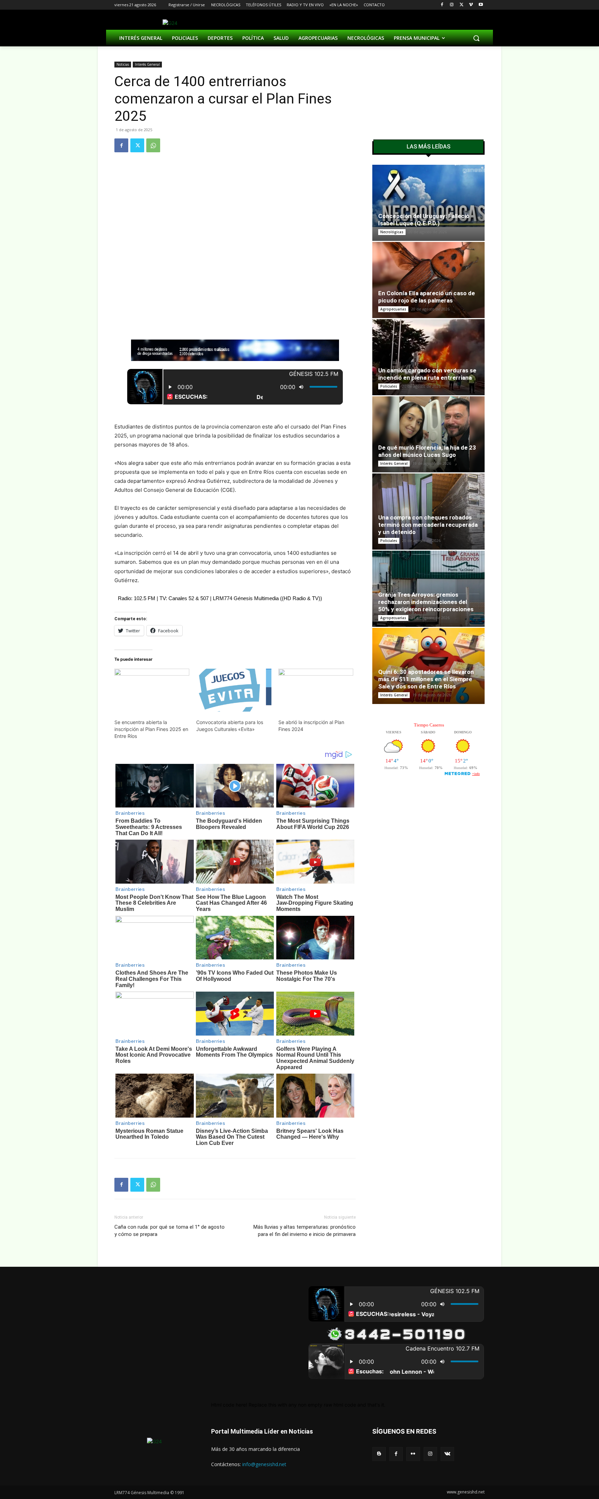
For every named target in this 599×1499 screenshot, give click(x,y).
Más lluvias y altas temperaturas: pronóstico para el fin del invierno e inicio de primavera (304, 1230)
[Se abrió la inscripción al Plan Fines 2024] (315, 690)
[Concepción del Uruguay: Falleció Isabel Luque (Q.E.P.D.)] (428, 196)
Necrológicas (391, 231)
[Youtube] (481, 5)
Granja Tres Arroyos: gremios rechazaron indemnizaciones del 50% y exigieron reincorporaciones (426, 602)
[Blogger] (379, 1454)
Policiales (388, 386)
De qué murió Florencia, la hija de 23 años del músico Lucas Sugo (427, 451)
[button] (476, 38)
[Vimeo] (471, 5)
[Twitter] (462, 5)
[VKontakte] (447, 1454)
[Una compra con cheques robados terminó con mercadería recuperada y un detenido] (428, 511)
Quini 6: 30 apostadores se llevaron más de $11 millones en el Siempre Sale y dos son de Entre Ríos (426, 679)
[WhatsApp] (153, 145)
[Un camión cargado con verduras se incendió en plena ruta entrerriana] (428, 357)
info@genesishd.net (264, 1464)
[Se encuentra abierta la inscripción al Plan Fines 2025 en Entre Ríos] (151, 690)
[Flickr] (413, 1454)
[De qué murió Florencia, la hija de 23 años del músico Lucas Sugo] (428, 434)
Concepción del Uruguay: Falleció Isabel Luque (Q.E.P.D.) (423, 220)
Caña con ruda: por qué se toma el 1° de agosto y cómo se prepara (169, 1230)
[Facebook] (442, 5)
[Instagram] (452, 5)
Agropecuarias (393, 309)
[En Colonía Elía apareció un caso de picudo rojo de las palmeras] (428, 280)
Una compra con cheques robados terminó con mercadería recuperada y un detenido (428, 524)
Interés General (147, 64)
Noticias (122, 64)
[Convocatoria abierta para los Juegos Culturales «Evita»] (233, 690)
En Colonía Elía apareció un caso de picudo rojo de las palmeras (426, 297)
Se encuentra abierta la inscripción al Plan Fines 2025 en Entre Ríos (151, 729)
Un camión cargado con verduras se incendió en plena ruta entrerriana (427, 374)
